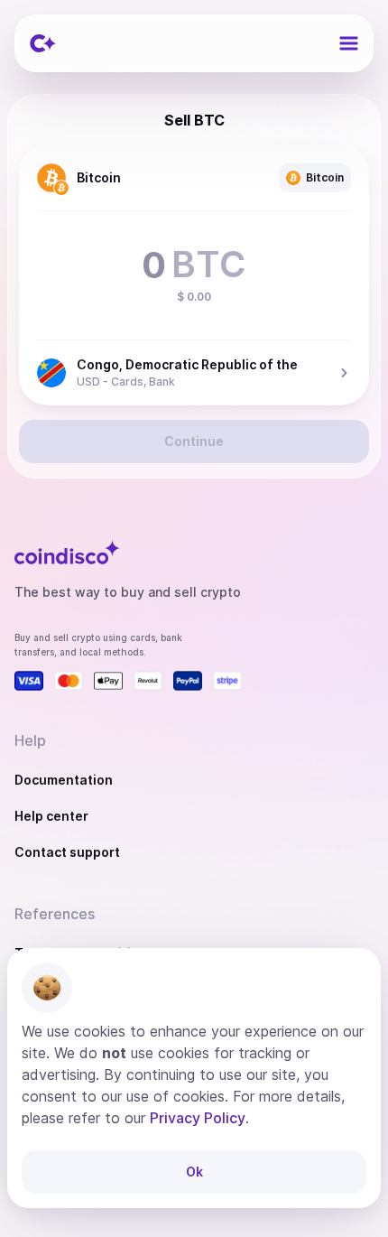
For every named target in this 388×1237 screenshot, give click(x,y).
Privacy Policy (197, 1118)
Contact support (67, 852)
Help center (51, 815)
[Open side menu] (348, 43)
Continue (194, 441)
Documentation (63, 779)
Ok (194, 1171)
